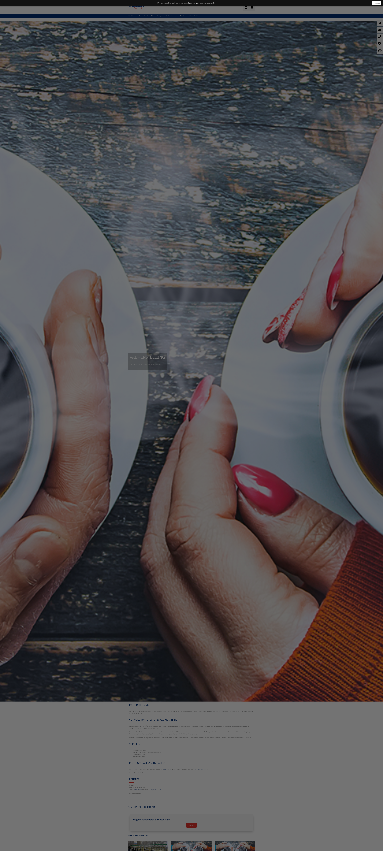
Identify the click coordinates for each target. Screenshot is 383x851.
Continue (377, 3)
